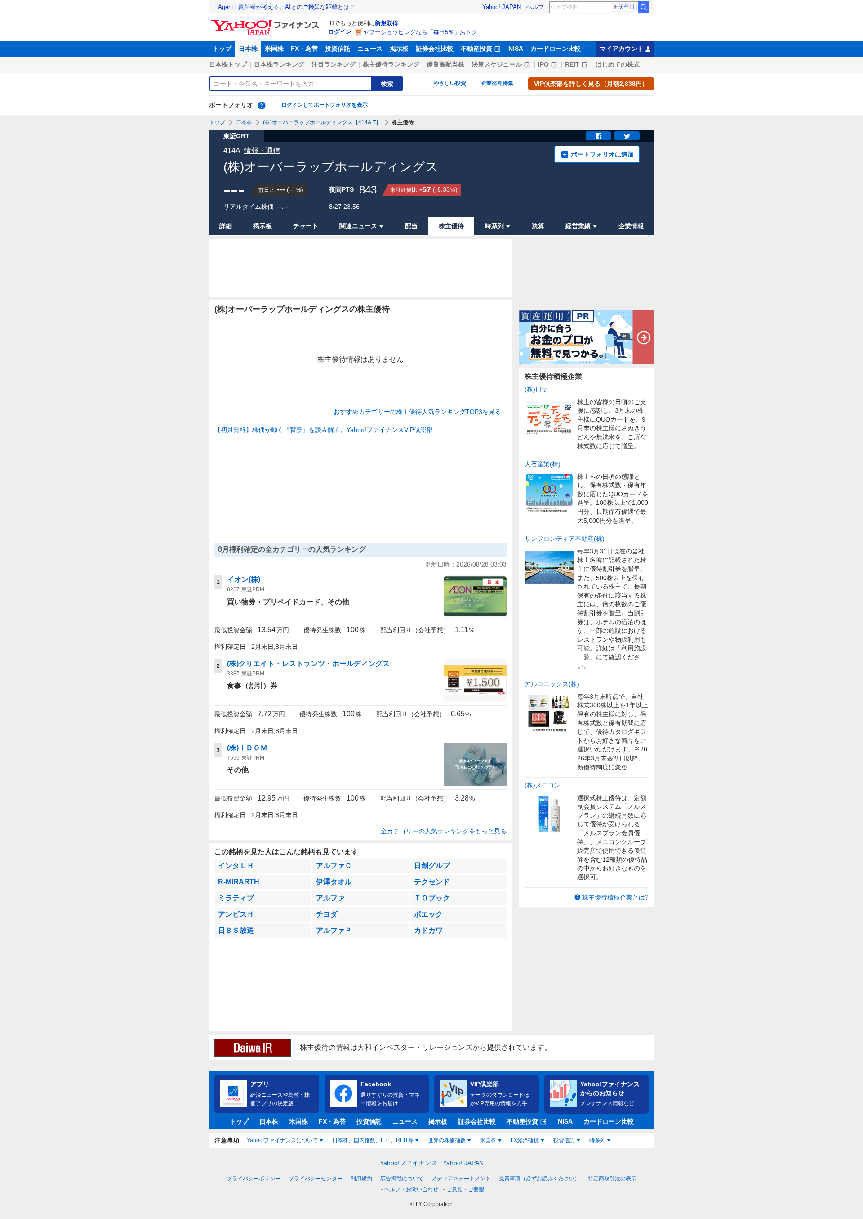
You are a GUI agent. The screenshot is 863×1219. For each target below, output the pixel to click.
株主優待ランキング (391, 64)
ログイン (339, 31)
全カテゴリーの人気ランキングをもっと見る (444, 831)
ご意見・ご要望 (465, 1189)
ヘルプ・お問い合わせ (411, 1189)
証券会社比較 (435, 48)
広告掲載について (401, 1178)
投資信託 (337, 48)
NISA (515, 48)
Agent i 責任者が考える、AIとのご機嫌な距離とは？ (286, 7)
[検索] (643, 7)
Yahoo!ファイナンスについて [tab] (282, 1140)
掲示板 (399, 48)
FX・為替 (304, 48)
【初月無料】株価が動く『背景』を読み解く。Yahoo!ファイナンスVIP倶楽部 (323, 429)
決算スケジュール (497, 64)
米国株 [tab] (488, 1140)
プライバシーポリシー (253, 1178)
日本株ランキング (279, 64)
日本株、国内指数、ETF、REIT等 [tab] (373, 1140)
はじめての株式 (618, 64)
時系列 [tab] (597, 1140)
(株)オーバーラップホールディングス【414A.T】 (322, 122)
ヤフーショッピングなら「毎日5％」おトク (420, 32)
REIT (572, 64)
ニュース (370, 48)
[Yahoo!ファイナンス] (266, 22)
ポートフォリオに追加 (602, 154)
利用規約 (361, 1178)
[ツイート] (627, 135)
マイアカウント (622, 48)
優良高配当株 (445, 64)
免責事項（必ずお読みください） (539, 1178)
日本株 (248, 48)
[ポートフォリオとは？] (262, 105)
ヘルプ (535, 7)
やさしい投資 (450, 83)
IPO (543, 64)
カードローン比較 (555, 48)
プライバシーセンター (316, 1178)
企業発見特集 (497, 83)
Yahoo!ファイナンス (408, 1162)
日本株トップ (228, 64)
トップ (222, 48)
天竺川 (626, 7)
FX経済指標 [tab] (525, 1140)
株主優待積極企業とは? (615, 897)
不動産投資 (476, 48)
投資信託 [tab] (564, 1140)
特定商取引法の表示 (612, 1178)
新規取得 (386, 23)
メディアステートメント (461, 1178)
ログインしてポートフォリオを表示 (324, 105)
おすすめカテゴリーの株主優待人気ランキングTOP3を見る (417, 411)
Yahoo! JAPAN (501, 7)
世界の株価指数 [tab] (447, 1140)
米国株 (274, 48)
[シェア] (598, 135)
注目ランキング (333, 64)
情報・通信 (262, 150)
